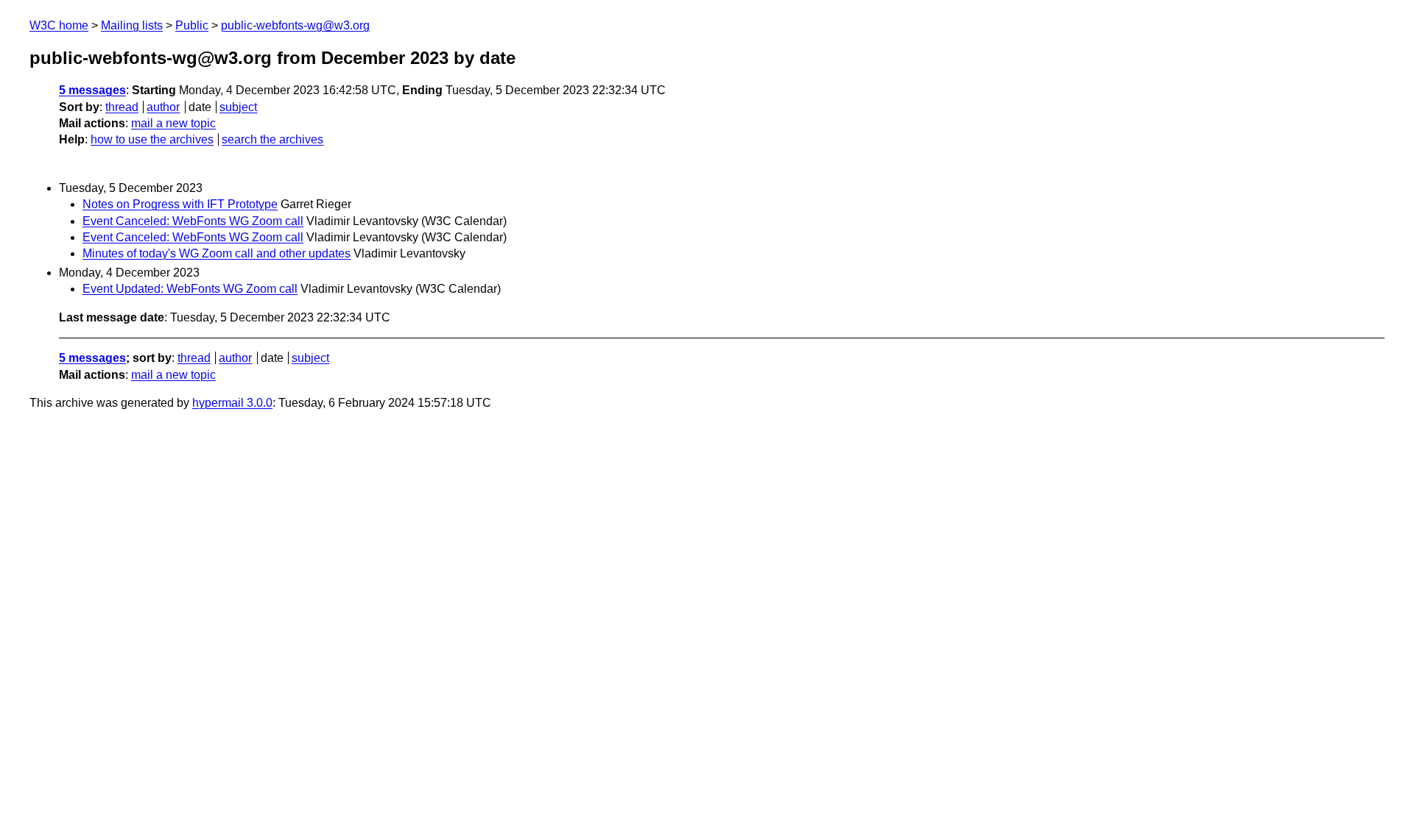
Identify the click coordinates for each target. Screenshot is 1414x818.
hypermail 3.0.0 (232, 402)
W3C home (58, 25)
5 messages (92, 90)
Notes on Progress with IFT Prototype (180, 204)
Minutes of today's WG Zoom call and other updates (216, 253)
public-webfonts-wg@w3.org (295, 25)
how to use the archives (152, 139)
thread (121, 107)
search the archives (272, 139)
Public (191, 25)
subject (238, 107)
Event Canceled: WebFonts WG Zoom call (192, 221)
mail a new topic (173, 123)
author (163, 107)
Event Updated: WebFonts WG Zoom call (190, 288)
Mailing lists (132, 25)
